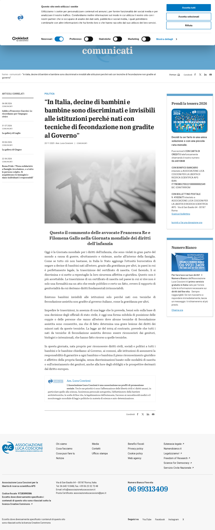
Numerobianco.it (172, 448)
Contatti (96, 448)
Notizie (60, 458)
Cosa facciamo (64, 448)
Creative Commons (20, 504)
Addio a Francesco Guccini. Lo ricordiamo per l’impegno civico (17, 113)
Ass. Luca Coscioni (64, 143)
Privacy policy (135, 448)
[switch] (88, 39)
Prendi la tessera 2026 (189, 103)
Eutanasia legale (173, 443)
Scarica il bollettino (181, 214)
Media (95, 443)
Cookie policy (135, 453)
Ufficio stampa (100, 453)
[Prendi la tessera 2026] (190, 120)
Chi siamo (61, 443)
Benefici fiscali (136, 443)
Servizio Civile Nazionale (177, 467)
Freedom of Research (176, 458)
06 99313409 (148, 488)
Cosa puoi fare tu (65, 453)
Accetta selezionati (188, 16)
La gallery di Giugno (12, 149)
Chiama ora (177, 310)
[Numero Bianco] (190, 262)
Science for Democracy (176, 462)
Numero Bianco (184, 247)
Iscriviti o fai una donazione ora (187, 222)
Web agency (134, 458)
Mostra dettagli (164, 39)
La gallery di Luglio (11, 132)
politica (49, 93)
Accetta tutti (188, 7)
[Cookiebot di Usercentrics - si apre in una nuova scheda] (20, 39)
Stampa (173, 75)
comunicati (82, 143)
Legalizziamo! (171, 453)
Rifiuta (188, 25)
